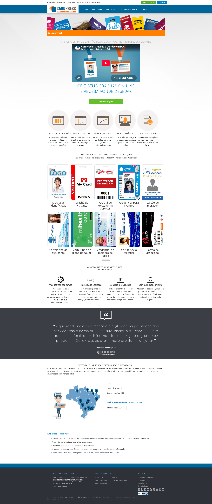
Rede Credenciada (100, 483)
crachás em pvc (60, 300)
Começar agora (107, 102)
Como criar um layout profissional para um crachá (71, 442)
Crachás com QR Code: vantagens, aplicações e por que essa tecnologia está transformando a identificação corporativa (100, 438)
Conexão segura (143, 486)
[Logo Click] (63, 9)
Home (86, 9)
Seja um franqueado (119, 480)
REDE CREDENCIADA (93, 2)
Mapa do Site (142, 483)
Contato (143, 9)
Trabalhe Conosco (129, 9)
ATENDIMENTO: (51, 2)
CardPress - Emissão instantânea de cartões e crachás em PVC (89, 497)
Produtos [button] (110, 9)
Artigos (114, 477)
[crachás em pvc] (106, 21)
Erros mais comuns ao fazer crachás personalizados (72, 445)
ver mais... (106, 260)
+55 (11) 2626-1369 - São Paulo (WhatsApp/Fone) (70, 477)
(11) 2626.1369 (80, 2)
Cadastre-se (97, 9)
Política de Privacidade (146, 477)
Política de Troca (144, 480)
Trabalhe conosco (100, 480)
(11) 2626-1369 (61, 2)
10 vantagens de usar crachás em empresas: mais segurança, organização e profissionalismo (89, 449)
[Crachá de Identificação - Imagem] (58, 182)
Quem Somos (99, 477)
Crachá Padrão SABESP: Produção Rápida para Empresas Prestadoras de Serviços (85, 453)
